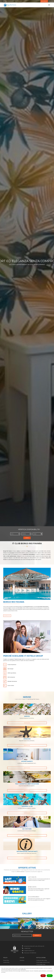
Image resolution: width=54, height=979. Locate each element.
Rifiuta (43, 975)
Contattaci (22, 960)
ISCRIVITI (37, 935)
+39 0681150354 (33, 953)
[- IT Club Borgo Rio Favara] (9, 923)
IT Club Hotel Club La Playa (41, 960)
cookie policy (23, 969)
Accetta (49, 975)
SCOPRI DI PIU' (7, 615)
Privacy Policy (6, 960)
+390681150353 (19, 1)
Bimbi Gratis (32, 887)
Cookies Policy (6, 962)
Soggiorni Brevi (33, 897)
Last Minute (32, 877)
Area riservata (44, 1)
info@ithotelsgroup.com (8, 1)
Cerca (27, 537)
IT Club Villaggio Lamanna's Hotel (43, 962)
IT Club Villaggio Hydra (40, 964)
